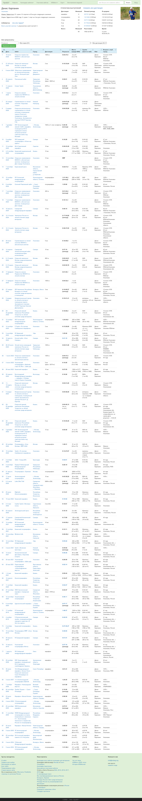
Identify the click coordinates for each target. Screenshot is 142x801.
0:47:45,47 (65, 626)
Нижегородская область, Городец (38, 697)
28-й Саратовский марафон (20, 147)
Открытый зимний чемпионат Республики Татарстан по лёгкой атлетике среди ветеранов (23, 313)
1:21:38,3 (87, 17)
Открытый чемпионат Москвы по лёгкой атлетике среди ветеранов (23, 65)
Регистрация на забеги (8, 764)
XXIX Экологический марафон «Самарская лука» (22, 592)
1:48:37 (64, 610)
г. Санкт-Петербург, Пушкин (36, 605)
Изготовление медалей (74, 2)
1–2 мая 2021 (8, 574)
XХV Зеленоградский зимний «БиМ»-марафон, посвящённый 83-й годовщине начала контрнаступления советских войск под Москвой (23, 130)
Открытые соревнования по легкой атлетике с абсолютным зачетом (22, 357)
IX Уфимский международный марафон (23, 334)
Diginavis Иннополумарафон (21, 493)
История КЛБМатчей (78, 764)
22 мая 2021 (10, 564)
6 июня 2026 (10, 70)
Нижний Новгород (36, 102)
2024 (55, 770)
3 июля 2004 (10, 742)
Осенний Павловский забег (23, 184)
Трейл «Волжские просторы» (20, 549)
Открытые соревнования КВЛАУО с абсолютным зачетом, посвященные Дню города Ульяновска (22, 161)
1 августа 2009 (9, 652)
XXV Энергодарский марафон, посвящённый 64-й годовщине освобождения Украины (22, 663)
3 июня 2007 (10, 680)
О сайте (3, 760)
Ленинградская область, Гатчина (38, 178)
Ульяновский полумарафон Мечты (21, 645)
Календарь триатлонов (44, 766)
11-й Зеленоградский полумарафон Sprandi (22, 680)
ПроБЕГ (6, 2)
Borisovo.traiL (19, 534)
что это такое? (18, 23)
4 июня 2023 (10, 362)
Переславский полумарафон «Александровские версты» (21, 567)
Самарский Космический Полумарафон (22, 518)
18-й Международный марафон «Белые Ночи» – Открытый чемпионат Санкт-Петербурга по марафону (23, 673)
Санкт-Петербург (38, 669)
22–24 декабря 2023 (9, 313)
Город (35, 51)
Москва (35, 63)
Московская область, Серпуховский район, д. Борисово (37, 170)
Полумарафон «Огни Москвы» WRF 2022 (21, 445)
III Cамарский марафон (22, 638)
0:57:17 (64, 603)
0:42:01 (64, 460)
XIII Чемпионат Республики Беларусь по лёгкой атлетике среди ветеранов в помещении (23, 292)
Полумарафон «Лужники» (23, 471)
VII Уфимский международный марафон (23, 542)
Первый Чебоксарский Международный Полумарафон (22, 466)
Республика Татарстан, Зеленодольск (37, 512)
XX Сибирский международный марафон (23, 652)
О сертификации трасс (44, 774)
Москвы (56, 762)
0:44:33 (64, 617)
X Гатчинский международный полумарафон (20, 612)
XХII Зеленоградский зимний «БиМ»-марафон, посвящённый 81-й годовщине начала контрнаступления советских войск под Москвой (23, 435)
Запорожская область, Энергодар (37, 662)
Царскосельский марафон (23, 603)
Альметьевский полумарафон (19, 598)
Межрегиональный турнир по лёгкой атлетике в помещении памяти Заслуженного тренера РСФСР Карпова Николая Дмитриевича (23, 303)
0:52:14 (64, 564)
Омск (34, 651)
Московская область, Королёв (38, 707)
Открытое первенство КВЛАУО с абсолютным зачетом (22, 57)
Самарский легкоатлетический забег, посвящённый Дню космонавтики (23, 252)
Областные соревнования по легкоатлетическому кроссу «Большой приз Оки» (23, 73)
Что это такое (76, 760)
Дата (7, 51)
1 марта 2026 (8, 94)
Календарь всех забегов (44, 760)
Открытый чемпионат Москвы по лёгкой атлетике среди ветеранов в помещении (23, 386)
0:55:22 (64, 541)
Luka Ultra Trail (19, 481)
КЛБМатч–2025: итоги (79, 762)
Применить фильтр (9, 46)
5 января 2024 (8, 299)
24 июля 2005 (8, 726)
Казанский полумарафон (23, 529)
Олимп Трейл (19, 86)
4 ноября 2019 (9, 618)
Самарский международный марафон (23, 209)
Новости (15, 2)
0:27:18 (64, 644)
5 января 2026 (8, 109)
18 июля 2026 (8, 56)
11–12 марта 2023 (9, 385)
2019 (59, 770)
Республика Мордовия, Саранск (36, 715)
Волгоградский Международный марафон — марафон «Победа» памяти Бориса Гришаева (23, 377)
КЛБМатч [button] (54, 2)
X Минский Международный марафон (23, 743)
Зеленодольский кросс (22, 511)
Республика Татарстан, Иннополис (36, 494)
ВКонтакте (20, 772)
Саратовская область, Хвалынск (37, 506)
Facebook (28, 772)
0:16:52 (64, 499)
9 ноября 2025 (9, 140)
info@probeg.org (113, 760)
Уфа (34, 333)
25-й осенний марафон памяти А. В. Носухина (22, 736)
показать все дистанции (93, 8)
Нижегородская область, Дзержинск (38, 72)
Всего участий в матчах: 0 (9, 26)
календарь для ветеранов (61, 760)
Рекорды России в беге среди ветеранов (50, 780)
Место (76, 50)
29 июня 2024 (8, 242)
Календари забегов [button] (26, 2)
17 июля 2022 (8, 477)
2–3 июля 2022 (9, 482)
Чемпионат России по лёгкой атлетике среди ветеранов (22, 217)
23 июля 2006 (8, 697)
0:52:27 (64, 585)
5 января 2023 (8, 393)
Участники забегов (42, 2)
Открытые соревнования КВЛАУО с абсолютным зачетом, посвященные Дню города (22, 194)
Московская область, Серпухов (36, 536)
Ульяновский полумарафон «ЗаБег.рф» (23, 560)
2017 (67, 770)
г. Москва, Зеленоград (36, 126)
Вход (136, 2)
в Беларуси (41, 787)
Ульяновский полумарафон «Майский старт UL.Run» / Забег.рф (23, 364)
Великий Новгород (36, 685)
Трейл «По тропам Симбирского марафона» (23, 452)
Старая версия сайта (8, 770)
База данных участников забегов (47, 768)
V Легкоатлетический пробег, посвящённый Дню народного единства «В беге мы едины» (23, 620)
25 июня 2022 (8, 493)
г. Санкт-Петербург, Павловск (36, 186)
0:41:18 (64, 338)
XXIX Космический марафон (20, 707)
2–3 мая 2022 (8, 505)
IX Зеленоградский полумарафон (21, 731)
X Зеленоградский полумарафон (20, 702)
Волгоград (36, 374)
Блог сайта (4, 766)
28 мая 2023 (10, 369)
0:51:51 (64, 638)
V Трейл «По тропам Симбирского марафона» (23, 327)
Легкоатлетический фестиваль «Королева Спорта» (22, 554)
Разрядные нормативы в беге (46, 789)
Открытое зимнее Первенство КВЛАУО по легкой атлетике (22, 274)
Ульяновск (4, 11)
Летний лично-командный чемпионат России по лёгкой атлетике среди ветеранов (23, 348)
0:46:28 (64, 553)
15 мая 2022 (10, 499)
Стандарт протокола (43, 791)
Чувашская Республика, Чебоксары (37, 81)
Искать (128, 2)
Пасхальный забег (20, 79)
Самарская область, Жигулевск (36, 592)
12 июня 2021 (8, 554)
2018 (63, 770)
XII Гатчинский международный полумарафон (20, 524)
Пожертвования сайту (8, 768)
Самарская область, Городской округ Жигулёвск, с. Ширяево (38, 485)
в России (66, 785)
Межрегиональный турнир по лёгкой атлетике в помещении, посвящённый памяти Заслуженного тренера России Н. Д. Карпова (23, 396)
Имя (96, 51)
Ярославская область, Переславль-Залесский (37, 567)
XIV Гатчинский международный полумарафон (20, 321)
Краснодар (36, 460)
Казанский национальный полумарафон (23, 152)
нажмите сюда (112, 765)
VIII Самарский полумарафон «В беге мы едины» (23, 141)
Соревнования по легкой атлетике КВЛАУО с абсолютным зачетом (23, 242)
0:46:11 (64, 597)
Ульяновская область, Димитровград (37, 88)
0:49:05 (64, 631)
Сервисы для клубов (7, 762)
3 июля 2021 (10, 548)
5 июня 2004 (10, 747)
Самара (35, 139)
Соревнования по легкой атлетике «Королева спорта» (23, 103)
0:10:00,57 (87, 26)
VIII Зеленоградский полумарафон (21, 748)
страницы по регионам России (11, 774)
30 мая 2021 (10, 559)
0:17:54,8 (87, 23)
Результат (65, 51)
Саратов (35, 146)
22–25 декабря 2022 (9, 406)
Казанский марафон (21, 369)
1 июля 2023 (10, 356)
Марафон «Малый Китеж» (23, 696)
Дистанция (48, 51)
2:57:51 (86, 14)
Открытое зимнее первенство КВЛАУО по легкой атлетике (22, 95)
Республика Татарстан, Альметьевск (37, 598)
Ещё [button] (62, 2)
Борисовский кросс (21, 167)
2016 (38, 772)
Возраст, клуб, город (108, 50)
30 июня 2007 (8, 670)
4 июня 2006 (10, 701)
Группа (86, 50)
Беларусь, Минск (38, 289)
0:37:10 (86, 20)
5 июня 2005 (10, 730)
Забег (17, 51)
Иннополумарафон (21, 578)
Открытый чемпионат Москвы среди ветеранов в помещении (23, 260)
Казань (35, 151)
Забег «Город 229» (21, 460)
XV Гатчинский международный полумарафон (20, 179)
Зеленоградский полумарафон (20, 477)
